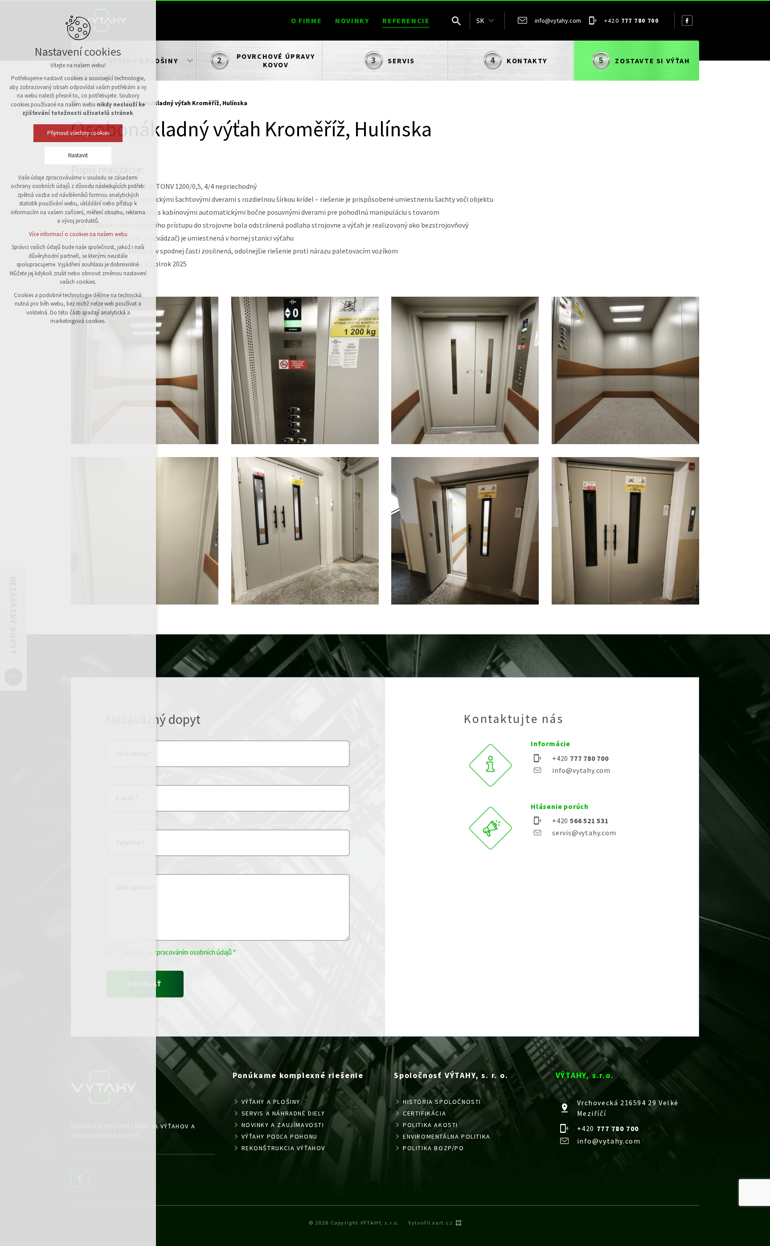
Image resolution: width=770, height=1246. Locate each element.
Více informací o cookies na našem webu (78, 234)
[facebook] (687, 20)
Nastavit (78, 155)
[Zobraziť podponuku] (491, 20)
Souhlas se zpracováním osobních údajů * (179, 952)
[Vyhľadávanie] (456, 20)
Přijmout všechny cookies (78, 133)
